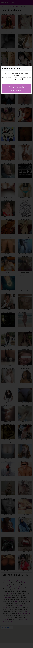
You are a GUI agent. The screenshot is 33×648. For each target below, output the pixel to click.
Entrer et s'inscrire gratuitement (16, 88)
